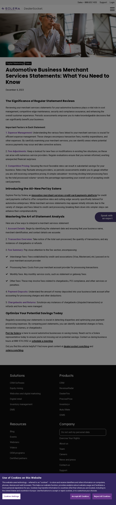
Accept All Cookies (80, 496)
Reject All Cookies (102, 496)
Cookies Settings (11, 496)
